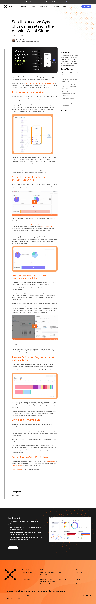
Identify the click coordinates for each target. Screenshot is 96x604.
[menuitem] (24, 6)
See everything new (17, 469)
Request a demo (51, 461)
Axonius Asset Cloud (46, 226)
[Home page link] (10, 574)
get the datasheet (18, 465)
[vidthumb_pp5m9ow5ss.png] (35, 203)
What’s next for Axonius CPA (68, 99)
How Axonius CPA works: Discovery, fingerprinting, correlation (69, 86)
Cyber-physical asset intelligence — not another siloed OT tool (69, 79)
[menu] (45, 7)
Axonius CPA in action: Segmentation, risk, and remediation (68, 93)
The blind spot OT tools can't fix (70, 73)
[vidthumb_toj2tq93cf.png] (35, 327)
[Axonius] (9, 7)
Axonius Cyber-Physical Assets (30, 224)
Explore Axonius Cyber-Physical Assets (68, 104)
